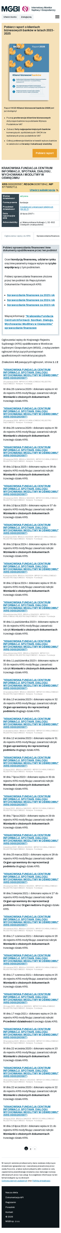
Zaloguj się (26, 17)
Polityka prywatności (41, 1181)
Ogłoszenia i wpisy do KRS (17, 236)
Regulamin (11, 1202)
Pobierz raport (45, 153)
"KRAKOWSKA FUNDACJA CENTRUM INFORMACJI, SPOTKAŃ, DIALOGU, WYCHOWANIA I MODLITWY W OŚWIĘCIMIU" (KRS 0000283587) (31, 373)
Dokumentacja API (15, 1197)
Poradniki (10, 1207)
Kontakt (9, 1212)
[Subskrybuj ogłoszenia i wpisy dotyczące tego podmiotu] (57, 190)
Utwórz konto (10, 17)
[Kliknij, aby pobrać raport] (29, 103)
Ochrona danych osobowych (14, 1181)
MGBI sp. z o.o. (13, 1221)
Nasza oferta (12, 1192)
